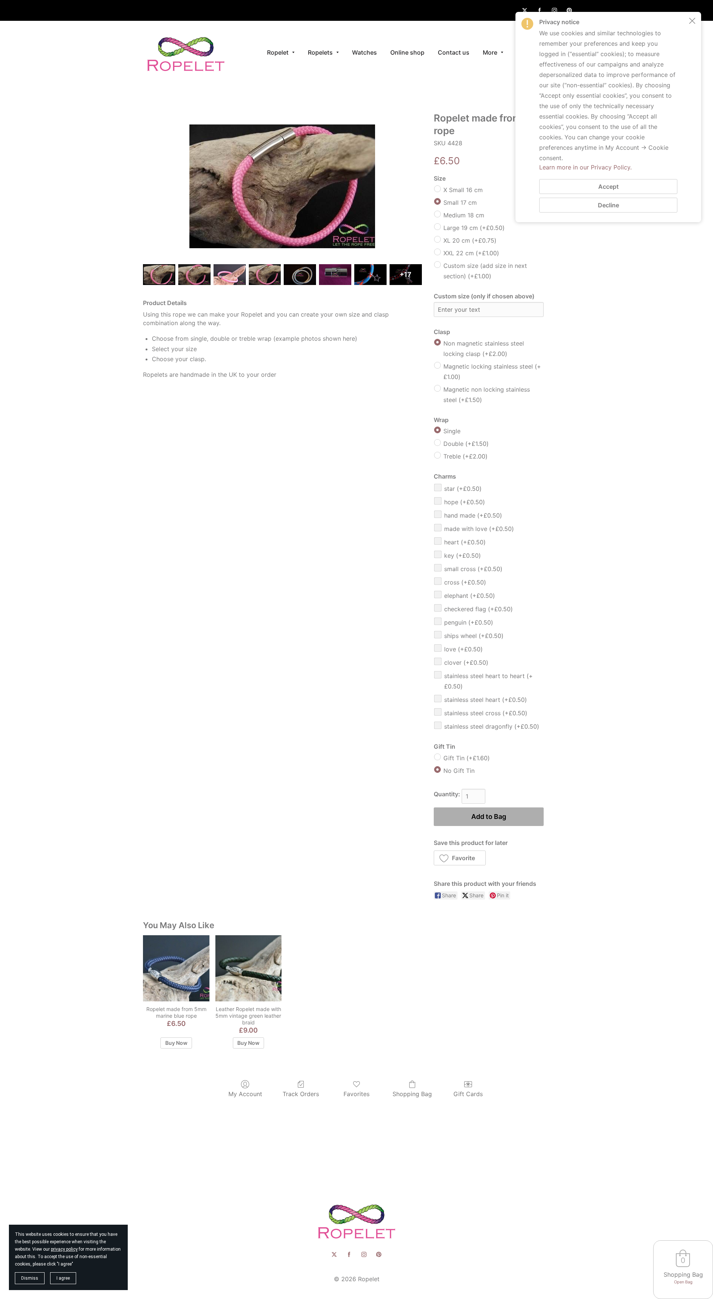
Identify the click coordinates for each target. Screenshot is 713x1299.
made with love (479, 528)
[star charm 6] (370, 274)
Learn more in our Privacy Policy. (585, 167)
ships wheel (474, 635)
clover (466, 662)
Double (466, 443)
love (463, 649)
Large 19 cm (474, 227)
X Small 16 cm (463, 190)
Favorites (356, 1094)
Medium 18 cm (463, 215)
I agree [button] (63, 1278)
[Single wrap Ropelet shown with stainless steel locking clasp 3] (265, 274)
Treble (465, 456)
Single (451, 431)
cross (465, 582)
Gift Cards (468, 1094)
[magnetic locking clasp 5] (335, 274)
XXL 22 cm (471, 253)
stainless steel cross (485, 713)
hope (464, 502)
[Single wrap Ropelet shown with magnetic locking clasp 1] (194, 274)
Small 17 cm (460, 202)
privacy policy (64, 1249)
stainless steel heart (485, 699)
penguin (468, 622)
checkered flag (478, 609)
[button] (460, 858)
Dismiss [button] (29, 1278)
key (462, 555)
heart (465, 542)
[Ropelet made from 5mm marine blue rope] (176, 968)
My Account (245, 1094)
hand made (473, 515)
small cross (473, 569)
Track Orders (301, 1094)
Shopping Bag (412, 1094)
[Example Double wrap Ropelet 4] (300, 274)
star (463, 488)
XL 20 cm (470, 240)
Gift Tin (466, 758)
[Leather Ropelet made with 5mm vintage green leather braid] (248, 968)
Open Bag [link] (683, 1282)
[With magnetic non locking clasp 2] (230, 274)
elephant (469, 595)
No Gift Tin (459, 770)
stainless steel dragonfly (491, 726)
